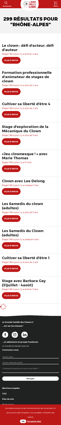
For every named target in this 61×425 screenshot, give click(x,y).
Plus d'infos (11, 60)
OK (23, 421)
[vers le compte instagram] (16, 334)
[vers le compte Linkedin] (26, 334)
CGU (4, 393)
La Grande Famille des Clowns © (15, 346)
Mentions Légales (11, 388)
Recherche (6, 6)
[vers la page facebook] (7, 334)
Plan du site (8, 399)
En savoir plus (34, 421)
